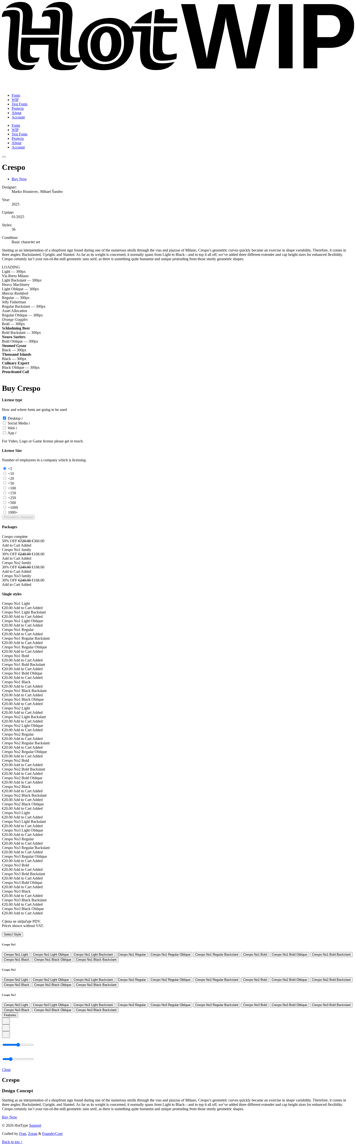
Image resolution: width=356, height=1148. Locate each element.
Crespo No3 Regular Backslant (216, 1005)
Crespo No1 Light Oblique (51, 954)
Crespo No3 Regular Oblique (170, 1005)
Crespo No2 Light (16, 980)
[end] (6, 1034)
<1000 (13, 507)
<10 (11, 474)
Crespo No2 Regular (132, 980)
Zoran (32, 1134)
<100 (12, 488)
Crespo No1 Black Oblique (52, 959)
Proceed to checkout (18, 517)
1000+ (13, 512)
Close (6, 1070)
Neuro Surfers (13, 337)
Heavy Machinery (16, 285)
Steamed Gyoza (14, 346)
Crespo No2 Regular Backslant (216, 980)
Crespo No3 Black (16, 1010)
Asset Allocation (14, 311)
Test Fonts (19, 104)
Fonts (16, 95)
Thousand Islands (16, 354)
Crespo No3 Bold (255, 1005)
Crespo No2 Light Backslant (93, 980)
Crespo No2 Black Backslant (96, 985)
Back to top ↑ (12, 1142)
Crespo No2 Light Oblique (51, 980)
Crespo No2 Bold (255, 980)
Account (18, 117)
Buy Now (19, 179)
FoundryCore (52, 1134)
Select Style (12, 934)
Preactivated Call (15, 372)
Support (35, 1125)
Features (10, 1015)
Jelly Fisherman (14, 302)
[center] (6, 1027)
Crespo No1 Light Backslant (93, 954)
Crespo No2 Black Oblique (52, 985)
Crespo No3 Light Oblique (51, 1005)
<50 (11, 483)
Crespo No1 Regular (132, 954)
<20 (11, 478)
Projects (18, 108)
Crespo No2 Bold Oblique (289, 980)
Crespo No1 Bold (255, 954)
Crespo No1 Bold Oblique (289, 954)
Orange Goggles (15, 319)
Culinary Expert (15, 363)
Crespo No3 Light (16, 1005)
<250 (12, 498)
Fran (22, 1134)
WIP (15, 100)
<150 (12, 493)
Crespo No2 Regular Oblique (170, 980)
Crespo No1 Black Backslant (96, 959)
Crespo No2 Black (16, 985)
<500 (12, 503)
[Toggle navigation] (4, 156)
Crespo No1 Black (16, 959)
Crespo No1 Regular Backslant (216, 954)
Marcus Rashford (15, 293)
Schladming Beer (16, 328)
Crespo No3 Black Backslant (96, 1010)
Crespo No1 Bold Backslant (331, 954)
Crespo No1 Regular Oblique (170, 954)
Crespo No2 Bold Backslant (331, 980)
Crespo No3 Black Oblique (52, 1010)
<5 (10, 469)
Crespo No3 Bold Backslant (331, 1005)
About (16, 113)
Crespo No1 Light (16, 954)
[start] (6, 1021)
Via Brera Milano (15, 276)
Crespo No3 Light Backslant (93, 1005)
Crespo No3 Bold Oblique (289, 1005)
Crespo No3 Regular (132, 1005)
